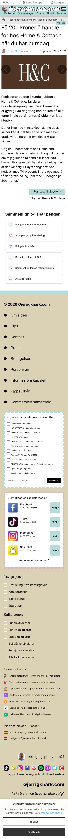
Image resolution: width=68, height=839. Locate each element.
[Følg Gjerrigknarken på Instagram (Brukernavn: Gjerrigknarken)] (20, 768)
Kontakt (17, 337)
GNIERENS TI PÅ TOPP (21, 451)
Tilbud (50, 13)
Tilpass (34, 821)
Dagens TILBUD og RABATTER (24, 455)
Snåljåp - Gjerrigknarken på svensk (27, 732)
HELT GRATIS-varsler (20, 437)
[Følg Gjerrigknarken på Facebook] (27, 768)
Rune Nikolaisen (18, 51)
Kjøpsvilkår (20, 391)
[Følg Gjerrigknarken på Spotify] (41, 768)
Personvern (20, 369)
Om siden (19, 315)
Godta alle (34, 832)
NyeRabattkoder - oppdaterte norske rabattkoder (35, 688)
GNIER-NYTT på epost (21, 424)
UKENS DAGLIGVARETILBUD (23, 460)
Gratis (40, 13)
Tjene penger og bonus (21, 468)
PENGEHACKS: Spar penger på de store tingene (32, 464)
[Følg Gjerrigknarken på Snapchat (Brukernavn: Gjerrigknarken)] (13, 768)
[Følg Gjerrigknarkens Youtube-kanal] (34, 768)
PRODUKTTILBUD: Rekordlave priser (27, 441)
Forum (11, 13)
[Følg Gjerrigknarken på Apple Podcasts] (48, 768)
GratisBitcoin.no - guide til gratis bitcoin (30, 701)
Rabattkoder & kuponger (21, 19)
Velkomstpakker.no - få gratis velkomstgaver (32, 682)
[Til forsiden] (4, 9)
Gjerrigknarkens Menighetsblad (25, 446)
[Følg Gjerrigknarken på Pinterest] (61, 768)
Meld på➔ (53, 480)
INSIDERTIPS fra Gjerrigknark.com (25, 428)
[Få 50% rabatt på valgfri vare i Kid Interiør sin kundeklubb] (62, 69)
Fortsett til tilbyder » (47, 191)
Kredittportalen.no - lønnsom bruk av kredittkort (34, 675)
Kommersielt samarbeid (31, 402)
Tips (14, 326)
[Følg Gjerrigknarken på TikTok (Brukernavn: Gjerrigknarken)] (6, 768)
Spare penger (26, 13)
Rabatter (62, 13)
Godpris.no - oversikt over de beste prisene (32, 695)
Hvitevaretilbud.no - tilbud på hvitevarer (30, 714)
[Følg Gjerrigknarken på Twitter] (54, 768)
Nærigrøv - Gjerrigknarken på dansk (27, 738)
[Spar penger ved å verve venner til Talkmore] (6, 69)
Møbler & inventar (47, 19)
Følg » (55, 507)
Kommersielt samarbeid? (34, 560)
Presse (17, 347)
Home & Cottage (53, 198)
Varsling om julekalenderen (23, 473)
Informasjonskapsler (28, 380)
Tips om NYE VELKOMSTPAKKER (25, 433)
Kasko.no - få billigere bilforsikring (27, 707)
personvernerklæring (50, 812)
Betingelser (20, 358)
